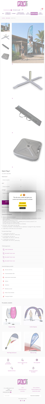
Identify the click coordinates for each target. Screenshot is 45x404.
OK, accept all (22, 203)
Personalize (22, 208)
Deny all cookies (22, 205)
